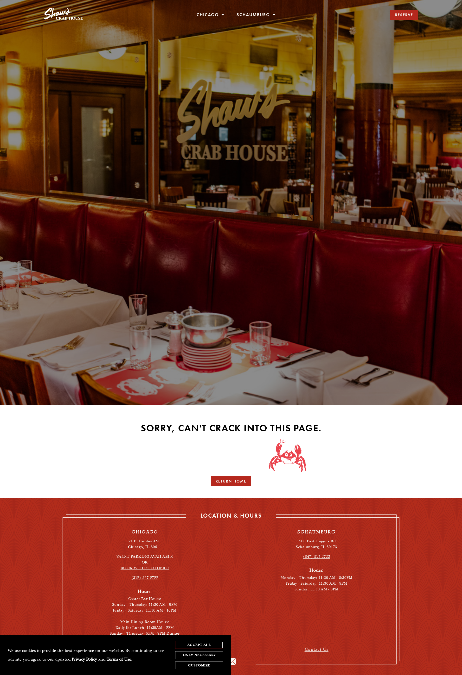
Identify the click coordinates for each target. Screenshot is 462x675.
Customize (199, 665)
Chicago (208, 14)
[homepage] (63, 15)
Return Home (231, 481)
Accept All (199, 645)
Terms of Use (119, 659)
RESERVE (404, 14)
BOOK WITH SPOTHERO (145, 568)
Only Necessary (199, 655)
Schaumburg (254, 14)
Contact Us (317, 649)
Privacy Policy (84, 659)
